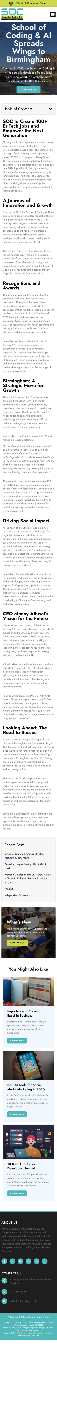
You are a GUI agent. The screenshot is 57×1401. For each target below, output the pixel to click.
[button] (53, 14)
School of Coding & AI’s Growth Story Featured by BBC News (24, 855)
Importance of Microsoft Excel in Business (24, 1013)
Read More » (17, 1040)
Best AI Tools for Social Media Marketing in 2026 (26, 1087)
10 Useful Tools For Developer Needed (21, 1166)
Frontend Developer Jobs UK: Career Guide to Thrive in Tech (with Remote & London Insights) (28, 878)
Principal (9, 889)
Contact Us (17, 942)
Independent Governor (17, 895)
